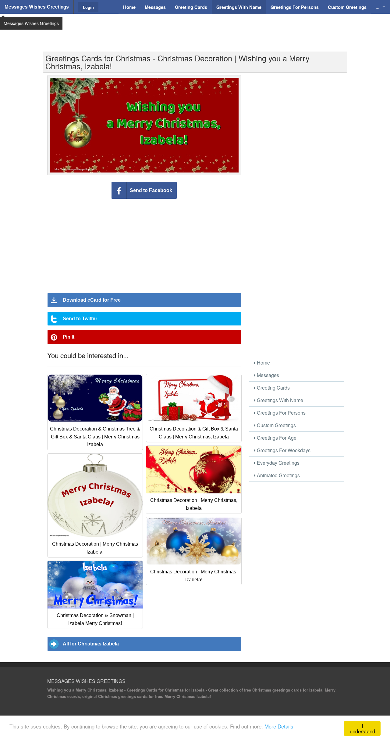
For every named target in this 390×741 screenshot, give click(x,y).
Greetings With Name (279, 400)
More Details (278, 726)
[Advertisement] (195, 29)
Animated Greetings (278, 475)
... (377, 7)
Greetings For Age (276, 437)
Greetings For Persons (281, 412)
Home (263, 362)
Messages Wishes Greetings (37, 6)
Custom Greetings (276, 425)
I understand (362, 728)
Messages (267, 375)
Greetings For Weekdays (283, 450)
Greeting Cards (273, 387)
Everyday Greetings (278, 462)
